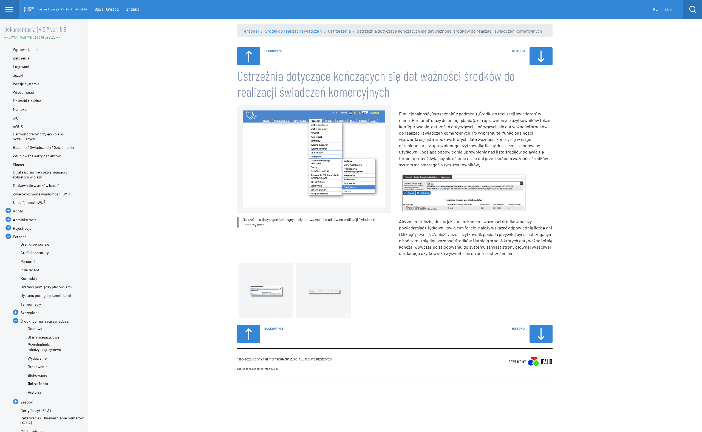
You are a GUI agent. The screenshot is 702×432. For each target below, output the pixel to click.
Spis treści (107, 9)
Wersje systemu (26, 83)
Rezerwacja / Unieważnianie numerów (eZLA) (52, 420)
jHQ (15, 118)
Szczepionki (31, 312)
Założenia (21, 58)
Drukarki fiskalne (27, 100)
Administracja (24, 219)
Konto (18, 211)
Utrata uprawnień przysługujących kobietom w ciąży (41, 174)
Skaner (18, 164)
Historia (34, 392)
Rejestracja (22, 228)
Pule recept (30, 270)
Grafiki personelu (35, 244)
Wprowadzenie (25, 49)
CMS (240, 390)
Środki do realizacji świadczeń (293, 30)
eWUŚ (18, 126)
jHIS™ (29, 8)
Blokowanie (37, 375)
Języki (18, 75)
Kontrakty (29, 278)
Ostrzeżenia (339, 30)
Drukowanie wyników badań (36, 185)
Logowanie (22, 66)
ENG (668, 9)
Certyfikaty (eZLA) (36, 410)
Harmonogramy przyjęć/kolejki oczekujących (38, 136)
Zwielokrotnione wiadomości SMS (41, 194)
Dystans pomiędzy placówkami (46, 287)
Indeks (132, 9)
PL (655, 9)
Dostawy (35, 328)
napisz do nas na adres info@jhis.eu (257, 368)
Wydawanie (37, 358)
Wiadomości (23, 92)
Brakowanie (37, 366)
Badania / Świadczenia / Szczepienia (43, 147)
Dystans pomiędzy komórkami (46, 295)
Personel (250, 30)
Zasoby (27, 402)
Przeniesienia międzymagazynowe (44, 347)
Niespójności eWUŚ (29, 202)
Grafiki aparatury (35, 252)
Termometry (31, 304)
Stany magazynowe (43, 337)
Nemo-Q (20, 109)
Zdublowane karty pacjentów (37, 156)
